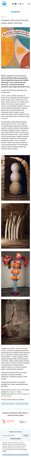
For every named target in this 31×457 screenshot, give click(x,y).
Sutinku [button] (15, 454)
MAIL (15, 4)
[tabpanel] (8, 421)
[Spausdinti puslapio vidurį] (20, 4)
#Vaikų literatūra (8, 403)
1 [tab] (15, 425)
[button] (2, 452)
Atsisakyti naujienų (15, 438)
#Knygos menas (22, 403)
